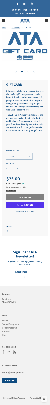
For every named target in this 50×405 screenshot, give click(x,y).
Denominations (12, 151)
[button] (16, 72)
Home (4, 28)
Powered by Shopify (38, 398)
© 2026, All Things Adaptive (13, 398)
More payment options (25, 211)
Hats (4, 335)
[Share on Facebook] (8, 230)
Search (5, 320)
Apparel (6, 331)
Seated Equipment (11, 324)
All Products (16, 28)
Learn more (11, 191)
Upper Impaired (9, 328)
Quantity (10, 163)
